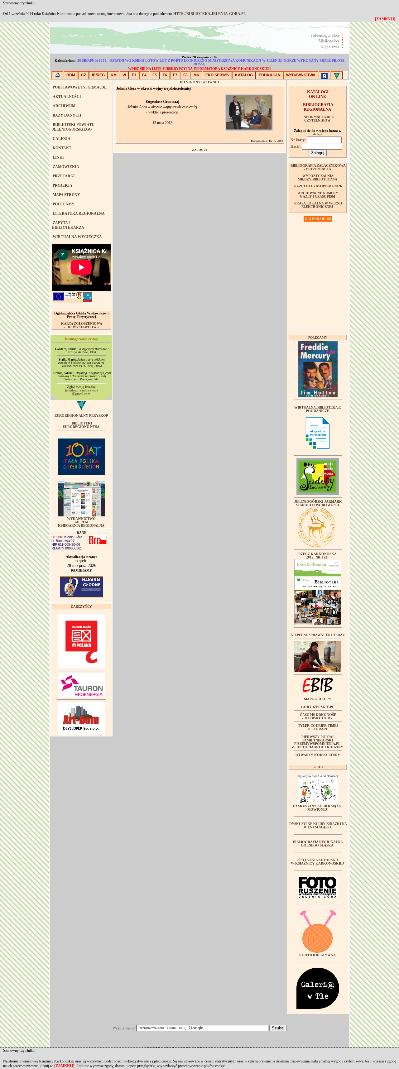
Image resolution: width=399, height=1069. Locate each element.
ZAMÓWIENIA (66, 167)
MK (197, 75)
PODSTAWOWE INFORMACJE (80, 87)
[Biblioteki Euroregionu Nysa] (337, 75)
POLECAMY (64, 204)
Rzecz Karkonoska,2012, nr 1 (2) (318, 555)
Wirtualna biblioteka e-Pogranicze (318, 409)
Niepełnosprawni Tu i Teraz (318, 635)
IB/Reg (98, 75)
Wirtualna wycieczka (77, 237)
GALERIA (61, 139)
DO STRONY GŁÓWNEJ (199, 82)
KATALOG (244, 75)
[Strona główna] (57, 75)
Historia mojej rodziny (319, 747)
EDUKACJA (269, 75)
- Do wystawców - (81, 327)
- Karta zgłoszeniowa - (81, 323)
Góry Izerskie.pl (317, 707)
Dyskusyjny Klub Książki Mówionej (318, 807)
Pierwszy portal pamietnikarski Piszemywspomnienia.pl (317, 740)
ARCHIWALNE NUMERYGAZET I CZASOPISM (318, 194)
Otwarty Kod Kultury (318, 755)
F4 (144, 75)
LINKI (58, 157)
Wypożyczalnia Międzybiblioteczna (317, 177)
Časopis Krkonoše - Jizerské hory (318, 716)
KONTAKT (62, 148)
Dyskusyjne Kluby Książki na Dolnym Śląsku (318, 825)
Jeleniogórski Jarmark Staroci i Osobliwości (318, 503)
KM (114, 75)
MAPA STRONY (66, 195)
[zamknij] (64, 1066)
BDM (70, 75)
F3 (134, 75)
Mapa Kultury (317, 699)
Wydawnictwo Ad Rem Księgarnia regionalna (81, 522)
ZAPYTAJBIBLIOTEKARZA (68, 225)
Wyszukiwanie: (124, 1028)
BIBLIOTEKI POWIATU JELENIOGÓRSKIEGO (73, 127)
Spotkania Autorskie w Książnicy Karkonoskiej (317, 861)
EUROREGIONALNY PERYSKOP (81, 415)
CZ (83, 75)
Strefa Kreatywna (317, 955)
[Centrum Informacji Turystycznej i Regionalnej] (324, 75)
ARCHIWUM (64, 106)
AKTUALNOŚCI (67, 96)
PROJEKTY (63, 185)
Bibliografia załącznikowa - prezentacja (318, 167)
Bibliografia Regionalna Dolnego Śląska (318, 843)
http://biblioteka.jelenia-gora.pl (209, 14)
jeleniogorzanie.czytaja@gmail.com (81, 392)
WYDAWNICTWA (300, 75)
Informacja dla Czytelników (318, 118)
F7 (175, 75)
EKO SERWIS (217, 75)
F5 (154, 75)
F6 (165, 75)
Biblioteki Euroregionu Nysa (81, 425)
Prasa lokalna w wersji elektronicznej (318, 205)
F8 (185, 75)
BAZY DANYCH (67, 115)
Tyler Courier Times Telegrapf (318, 727)
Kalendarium (318, 219)
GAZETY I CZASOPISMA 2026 (318, 186)
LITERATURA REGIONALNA (79, 213)
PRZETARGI (64, 176)
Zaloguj (199, 149)
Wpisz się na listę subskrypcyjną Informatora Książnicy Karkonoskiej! (199, 68)
